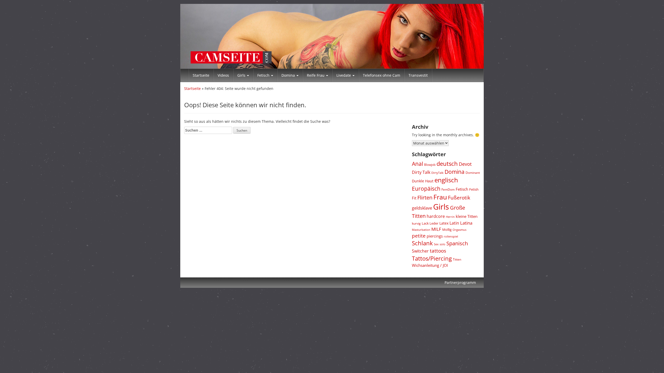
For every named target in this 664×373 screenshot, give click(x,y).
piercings (435, 236)
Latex (443, 223)
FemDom (448, 189)
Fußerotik (459, 197)
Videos (223, 75)
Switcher (420, 251)
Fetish (474, 189)
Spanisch (457, 243)
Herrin (450, 217)
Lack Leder (430, 223)
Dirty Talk (421, 172)
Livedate (344, 75)
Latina (466, 223)
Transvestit (418, 75)
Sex (436, 244)
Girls (241, 75)
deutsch (447, 163)
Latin (454, 223)
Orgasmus (459, 230)
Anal (417, 163)
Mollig (447, 229)
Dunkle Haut (422, 180)
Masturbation (421, 230)
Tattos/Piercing (432, 258)
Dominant (473, 172)
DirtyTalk (437, 173)
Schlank (422, 243)
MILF (436, 229)
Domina (288, 75)
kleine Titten (467, 216)
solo (442, 244)
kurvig (416, 223)
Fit (414, 197)
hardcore (436, 216)
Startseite (201, 75)
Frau (440, 197)
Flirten (424, 197)
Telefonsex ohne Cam (381, 75)
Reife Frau (316, 75)
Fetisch (264, 75)
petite (419, 235)
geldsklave (422, 208)
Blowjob (429, 165)
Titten (457, 259)
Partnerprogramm (460, 282)
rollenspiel (451, 236)
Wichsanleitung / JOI (430, 265)
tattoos (438, 250)
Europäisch (426, 188)
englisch (446, 180)
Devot (465, 164)
